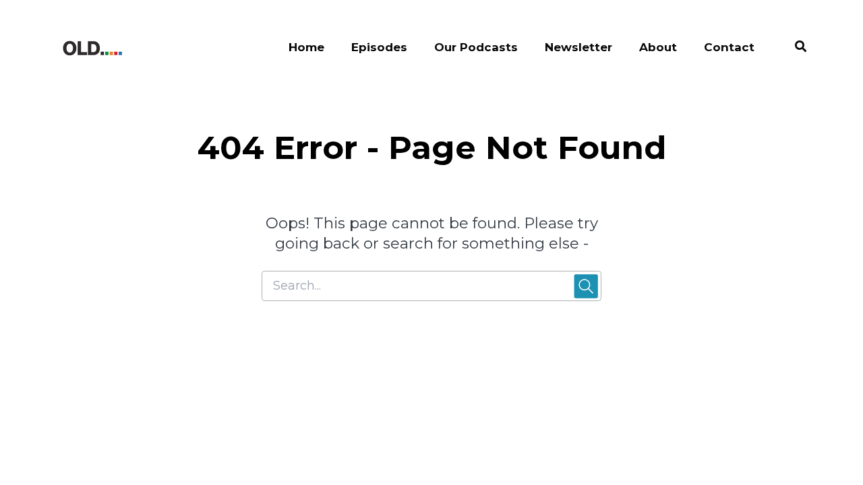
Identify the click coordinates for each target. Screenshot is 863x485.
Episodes (379, 47)
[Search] (794, 48)
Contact (729, 47)
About (658, 47)
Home (306, 47)
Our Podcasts (476, 47)
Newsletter (578, 47)
